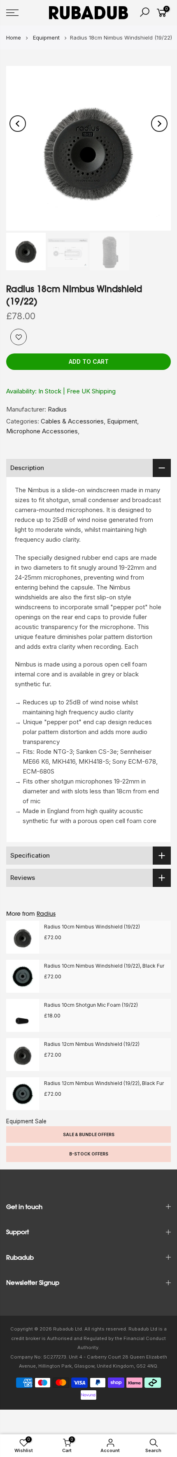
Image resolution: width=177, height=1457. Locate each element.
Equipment (122, 421)
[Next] (159, 123)
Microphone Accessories (42, 431)
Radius (57, 409)
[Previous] (17, 123)
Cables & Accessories (72, 421)
